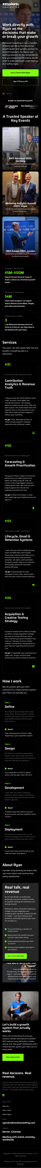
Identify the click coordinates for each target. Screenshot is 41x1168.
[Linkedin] (4, 1095)
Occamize (20, 1164)
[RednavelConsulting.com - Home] (10, 5)
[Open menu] (36, 5)
